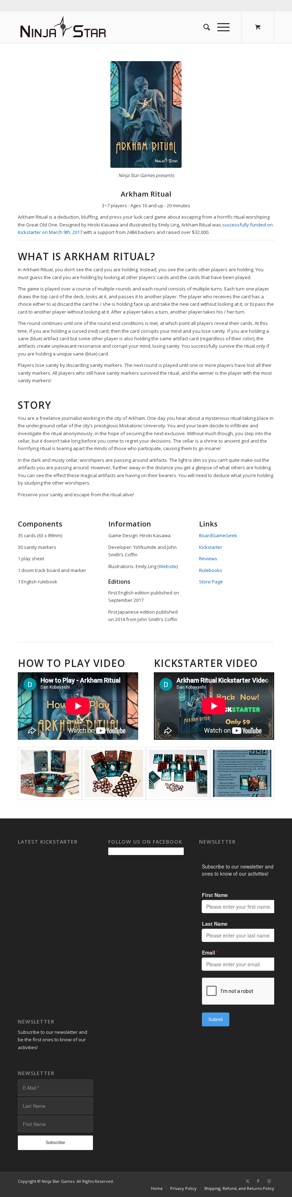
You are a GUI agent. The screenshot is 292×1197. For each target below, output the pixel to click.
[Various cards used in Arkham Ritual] (178, 773)
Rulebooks (210, 570)
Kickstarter (210, 547)
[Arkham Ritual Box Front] (146, 114)
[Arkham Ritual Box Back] (242, 773)
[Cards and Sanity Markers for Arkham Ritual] (114, 773)
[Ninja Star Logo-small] (63, 27)
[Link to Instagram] (269, 1181)
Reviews (208, 558)
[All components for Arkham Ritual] (50, 773)
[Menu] (220, 27)
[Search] (203, 27)
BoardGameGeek (218, 535)
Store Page (211, 581)
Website (168, 566)
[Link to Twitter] (247, 1181)
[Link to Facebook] (258, 1181)
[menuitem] (203, 27)
